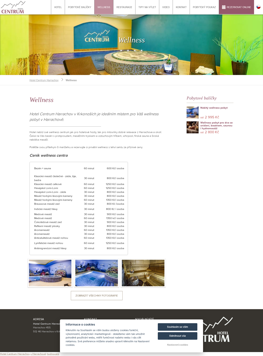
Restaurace (124, 7)
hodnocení (53, 354)
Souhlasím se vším (177, 326)
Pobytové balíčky (79, 7)
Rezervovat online (239, 7)
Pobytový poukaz (204, 7)
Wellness (104, 7)
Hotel (58, 7)
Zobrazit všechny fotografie (97, 295)
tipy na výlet (147, 7)
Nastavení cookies (177, 344)
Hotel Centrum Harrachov (44, 80)
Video (166, 7)
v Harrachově (38, 354)
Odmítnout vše (177, 335)
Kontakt (181, 7)
